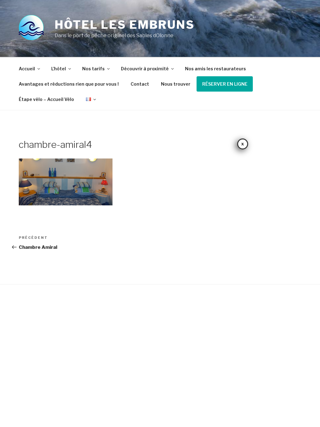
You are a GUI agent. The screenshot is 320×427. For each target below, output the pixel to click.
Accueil (27, 68)
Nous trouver (175, 84)
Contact (140, 84)
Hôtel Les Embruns (125, 25)
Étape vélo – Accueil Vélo (46, 99)
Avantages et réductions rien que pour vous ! (69, 84)
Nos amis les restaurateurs (215, 68)
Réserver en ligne (225, 84)
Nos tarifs (93, 68)
